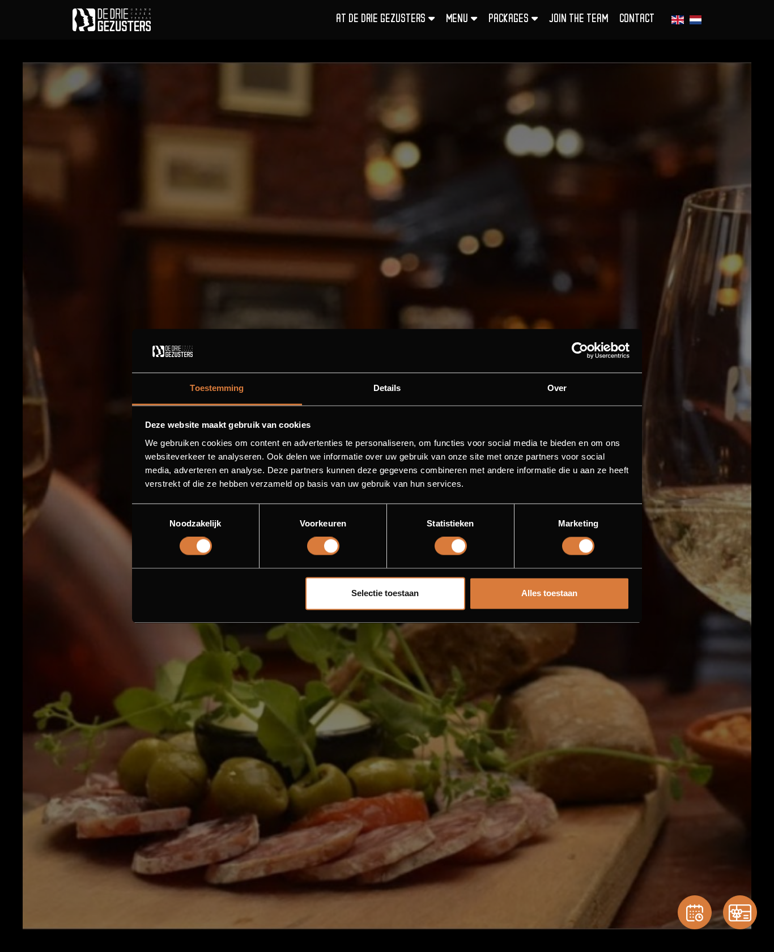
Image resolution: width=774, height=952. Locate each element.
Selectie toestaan (385, 593)
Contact (636, 19)
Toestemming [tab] (217, 388)
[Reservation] (695, 912)
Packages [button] (508, 19)
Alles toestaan (549, 593)
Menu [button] (457, 19)
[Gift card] (740, 912)
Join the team (578, 19)
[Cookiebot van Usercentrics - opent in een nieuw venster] (580, 350)
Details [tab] (387, 388)
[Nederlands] (695, 19)
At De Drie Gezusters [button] (381, 19)
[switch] (323, 546)
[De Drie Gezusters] (112, 19)
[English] (677, 19)
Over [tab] (557, 388)
